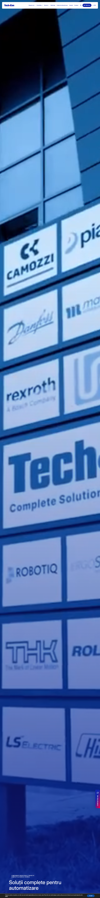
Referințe (53, 5)
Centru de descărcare (62, 5)
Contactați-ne (97, 800)
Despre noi (31, 5)
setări (6, 896)
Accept (90, 895)
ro (95, 5)
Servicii (46, 5)
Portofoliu (39, 5)
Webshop (87, 5)
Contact (76, 5)
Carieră (71, 5)
